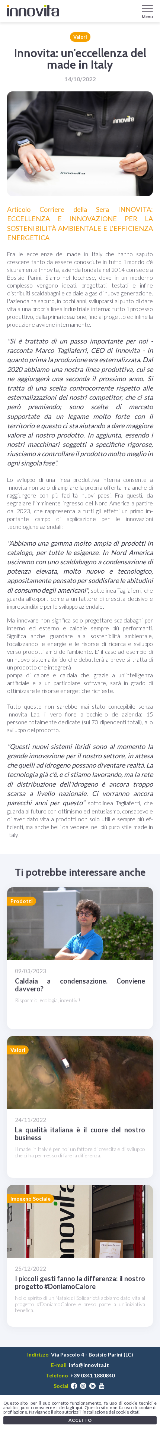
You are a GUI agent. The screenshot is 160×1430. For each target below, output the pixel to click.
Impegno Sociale (30, 1198)
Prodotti (21, 901)
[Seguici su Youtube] (102, 1386)
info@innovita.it (89, 1365)
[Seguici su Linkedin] (92, 1386)
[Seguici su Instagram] (83, 1386)
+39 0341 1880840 (92, 1375)
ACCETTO (80, 1420)
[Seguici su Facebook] (74, 1386)
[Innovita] (33, 10)
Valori (80, 37)
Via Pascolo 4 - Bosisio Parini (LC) (92, 1354)
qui (79, 1407)
